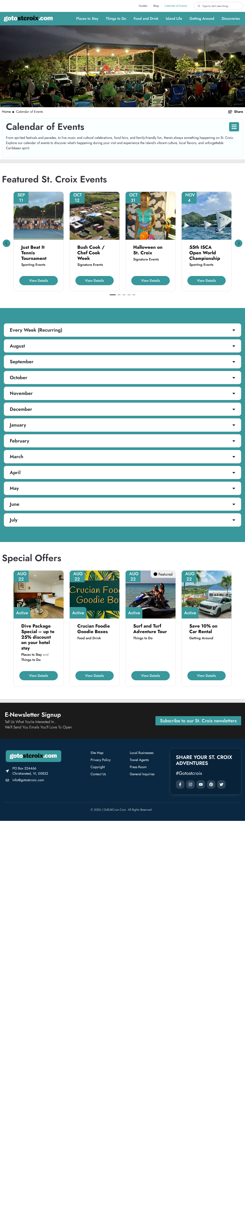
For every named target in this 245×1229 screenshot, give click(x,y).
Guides (143, 5)
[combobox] (218, 6)
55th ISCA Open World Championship (204, 253)
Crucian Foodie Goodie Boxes (93, 629)
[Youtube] (201, 784)
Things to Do (116, 18)
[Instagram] (190, 784)
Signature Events (90, 264)
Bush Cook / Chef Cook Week (91, 253)
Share (238, 111)
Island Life (174, 18)
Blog (156, 5)
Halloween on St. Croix (148, 250)
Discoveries (231, 18)
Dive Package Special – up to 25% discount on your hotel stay (37, 637)
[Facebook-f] (180, 784)
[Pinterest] (211, 784)
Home (6, 111)
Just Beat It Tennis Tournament (34, 253)
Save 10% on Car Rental (203, 629)
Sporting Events (33, 264)
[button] (6, 243)
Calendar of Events (176, 5)
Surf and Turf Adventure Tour (150, 629)
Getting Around (201, 18)
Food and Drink (146, 18)
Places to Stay (87, 18)
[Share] (230, 112)
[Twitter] (221, 784)
